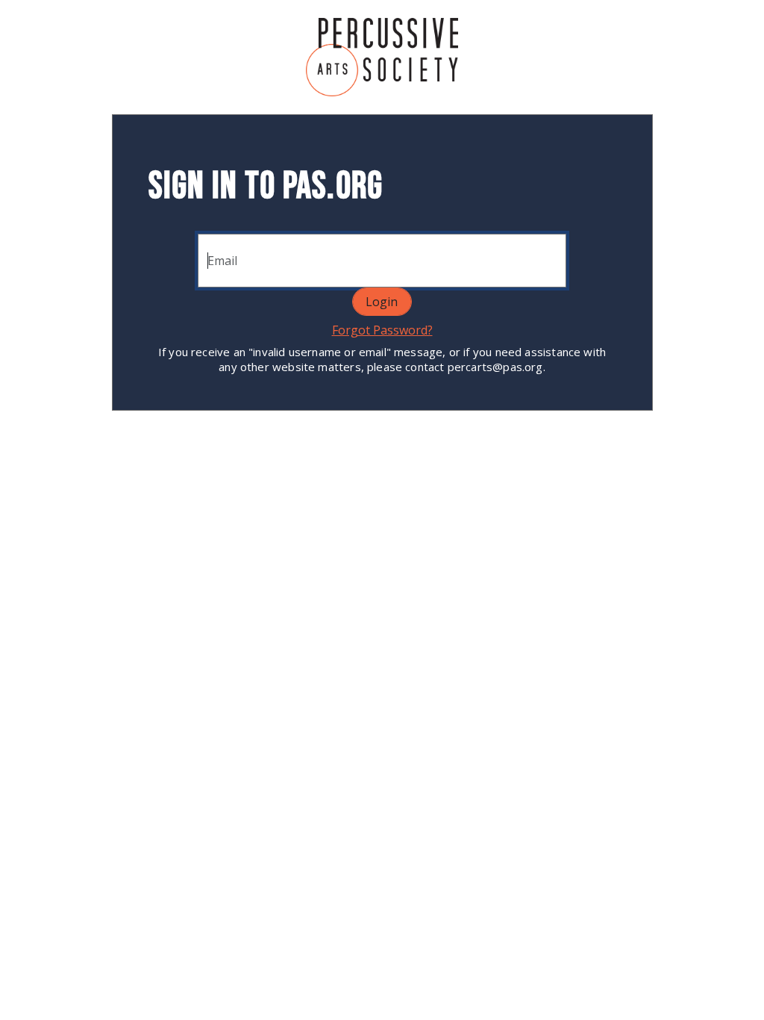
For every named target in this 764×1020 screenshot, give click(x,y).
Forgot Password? (382, 330)
